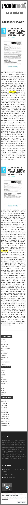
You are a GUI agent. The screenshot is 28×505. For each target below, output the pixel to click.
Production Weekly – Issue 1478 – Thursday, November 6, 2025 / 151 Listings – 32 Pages (16, 170)
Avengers (3, 339)
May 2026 (3, 407)
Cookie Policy (5, 499)
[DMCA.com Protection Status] (7, 483)
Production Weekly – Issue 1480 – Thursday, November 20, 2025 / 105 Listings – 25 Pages (16, 31)
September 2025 (4, 425)
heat (2, 377)
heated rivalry (4, 357)
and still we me (4, 344)
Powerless (3, 364)
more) (19, 458)
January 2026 (4, 416)
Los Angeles (3, 355)
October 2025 (4, 423)
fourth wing (4, 346)
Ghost (2, 351)
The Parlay (3, 342)
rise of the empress (5, 362)
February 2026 (4, 414)
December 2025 (4, 419)
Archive (13, 37)
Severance (3, 392)
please (2, 395)
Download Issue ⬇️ (13, 66)
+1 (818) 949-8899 (7, 474)
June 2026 (3, 405)
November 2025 (4, 421)
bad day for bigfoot (5, 348)
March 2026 (4, 412)
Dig (2, 359)
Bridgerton (3, 379)
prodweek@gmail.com (9, 477)
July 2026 (3, 403)
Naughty (3, 390)
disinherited (4, 381)
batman (2, 388)
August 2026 (4, 401)
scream (2, 372)
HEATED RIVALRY (4, 384)
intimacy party (4, 353)
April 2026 (3, 410)
